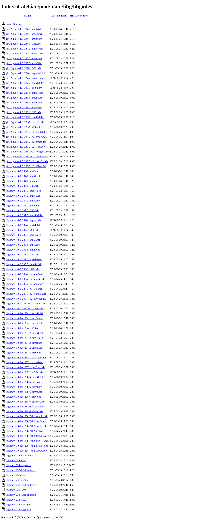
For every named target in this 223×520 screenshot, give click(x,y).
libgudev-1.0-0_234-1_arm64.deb (23, 176)
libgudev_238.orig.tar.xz (18, 509)
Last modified (59, 15)
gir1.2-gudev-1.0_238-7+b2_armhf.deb (26, 141)
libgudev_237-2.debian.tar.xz (21, 470)
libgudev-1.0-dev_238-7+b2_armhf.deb (26, 426)
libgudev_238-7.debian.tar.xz (21, 494)
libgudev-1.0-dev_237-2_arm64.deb (24, 337)
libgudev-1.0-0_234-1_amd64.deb (23, 171)
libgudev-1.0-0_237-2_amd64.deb (23, 190)
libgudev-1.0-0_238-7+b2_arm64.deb (25, 279)
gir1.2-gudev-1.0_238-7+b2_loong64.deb (27, 151)
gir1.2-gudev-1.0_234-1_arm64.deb (24, 34)
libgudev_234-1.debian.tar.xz (21, 455)
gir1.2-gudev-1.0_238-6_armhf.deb (24, 107)
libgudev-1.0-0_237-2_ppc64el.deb (24, 225)
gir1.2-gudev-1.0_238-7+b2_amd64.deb (26, 132)
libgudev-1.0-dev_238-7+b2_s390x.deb (26, 450)
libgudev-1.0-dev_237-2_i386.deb (23, 352)
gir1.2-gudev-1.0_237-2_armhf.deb (24, 63)
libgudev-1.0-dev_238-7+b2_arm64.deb (26, 421)
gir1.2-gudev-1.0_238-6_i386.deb (23, 112)
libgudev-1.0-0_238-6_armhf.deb (23, 249)
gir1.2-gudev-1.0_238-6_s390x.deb (24, 127)
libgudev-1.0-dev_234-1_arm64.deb (24, 318)
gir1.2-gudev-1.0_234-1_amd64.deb (24, 29)
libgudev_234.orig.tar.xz (18, 465)
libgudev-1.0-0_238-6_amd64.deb (23, 235)
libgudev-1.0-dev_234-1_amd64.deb (24, 313)
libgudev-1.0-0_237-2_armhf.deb (23, 205)
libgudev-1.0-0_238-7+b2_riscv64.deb (26, 303)
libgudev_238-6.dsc (16, 489)
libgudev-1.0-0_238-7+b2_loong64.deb (26, 293)
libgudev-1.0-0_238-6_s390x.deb (23, 269)
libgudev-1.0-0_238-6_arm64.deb (23, 239)
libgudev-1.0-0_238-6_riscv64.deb (23, 264)
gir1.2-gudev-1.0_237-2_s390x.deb (24, 87)
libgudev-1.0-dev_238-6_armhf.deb (24, 391)
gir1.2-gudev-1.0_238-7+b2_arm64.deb (26, 136)
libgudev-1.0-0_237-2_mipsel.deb (23, 220)
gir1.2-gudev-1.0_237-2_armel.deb (24, 58)
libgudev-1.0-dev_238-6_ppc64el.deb (25, 401)
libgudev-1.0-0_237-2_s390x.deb (23, 230)
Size (72, 15)
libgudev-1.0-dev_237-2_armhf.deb (24, 347)
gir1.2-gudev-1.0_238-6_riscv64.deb (25, 122)
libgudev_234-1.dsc (16, 460)
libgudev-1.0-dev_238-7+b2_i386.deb (25, 431)
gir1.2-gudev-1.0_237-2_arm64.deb (24, 53)
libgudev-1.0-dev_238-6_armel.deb (24, 387)
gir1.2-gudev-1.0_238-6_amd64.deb (24, 92)
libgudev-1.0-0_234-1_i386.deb (22, 186)
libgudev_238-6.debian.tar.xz (21, 485)
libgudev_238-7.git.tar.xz (19, 504)
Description (81, 15)
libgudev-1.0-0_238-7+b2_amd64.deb (25, 274)
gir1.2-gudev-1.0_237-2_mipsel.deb (24, 78)
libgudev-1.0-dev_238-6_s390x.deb (24, 411)
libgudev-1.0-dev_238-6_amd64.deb (24, 377)
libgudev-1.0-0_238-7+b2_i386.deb (24, 288)
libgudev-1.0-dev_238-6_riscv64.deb (25, 406)
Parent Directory (14, 24)
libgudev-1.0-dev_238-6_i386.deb (23, 396)
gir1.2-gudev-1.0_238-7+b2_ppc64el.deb (27, 156)
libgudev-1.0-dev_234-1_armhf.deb (24, 323)
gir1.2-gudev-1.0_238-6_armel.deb (24, 102)
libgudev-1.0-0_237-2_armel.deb (23, 200)
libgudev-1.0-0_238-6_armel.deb (23, 244)
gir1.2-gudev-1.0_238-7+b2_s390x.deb (26, 166)
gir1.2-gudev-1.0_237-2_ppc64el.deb (25, 83)
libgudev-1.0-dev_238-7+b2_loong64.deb (27, 436)
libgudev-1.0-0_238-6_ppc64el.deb (24, 259)
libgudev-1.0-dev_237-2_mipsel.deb (24, 362)
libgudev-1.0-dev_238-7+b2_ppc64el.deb (27, 440)
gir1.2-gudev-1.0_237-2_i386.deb (23, 68)
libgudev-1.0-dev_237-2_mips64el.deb (26, 357)
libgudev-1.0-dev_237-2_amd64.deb (24, 333)
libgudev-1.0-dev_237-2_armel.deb (24, 342)
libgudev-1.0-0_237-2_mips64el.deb (24, 215)
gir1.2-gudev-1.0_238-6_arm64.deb (24, 97)
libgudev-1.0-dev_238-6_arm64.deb (24, 382)
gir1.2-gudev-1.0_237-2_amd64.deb (24, 48)
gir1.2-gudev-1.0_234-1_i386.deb (23, 43)
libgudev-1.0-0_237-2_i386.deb (22, 210)
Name (27, 15)
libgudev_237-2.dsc (16, 475)
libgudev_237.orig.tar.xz (18, 480)
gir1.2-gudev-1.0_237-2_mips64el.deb (25, 73)
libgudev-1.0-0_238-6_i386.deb (22, 254)
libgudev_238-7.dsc (16, 499)
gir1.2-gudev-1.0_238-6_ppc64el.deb (25, 117)
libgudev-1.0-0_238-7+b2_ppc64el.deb (26, 298)
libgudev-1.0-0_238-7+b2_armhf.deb (25, 284)
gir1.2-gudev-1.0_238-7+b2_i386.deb (25, 146)
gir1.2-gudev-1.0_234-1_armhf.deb (24, 38)
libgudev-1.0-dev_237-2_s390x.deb (24, 372)
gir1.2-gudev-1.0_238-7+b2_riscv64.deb (27, 161)
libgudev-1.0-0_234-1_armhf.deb (23, 181)
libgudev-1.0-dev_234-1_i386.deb (23, 328)
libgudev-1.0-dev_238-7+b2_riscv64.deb (27, 445)
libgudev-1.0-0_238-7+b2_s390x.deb (25, 308)
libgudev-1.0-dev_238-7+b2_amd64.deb (27, 416)
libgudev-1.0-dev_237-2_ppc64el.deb (25, 367)
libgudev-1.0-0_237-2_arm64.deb (23, 195)
